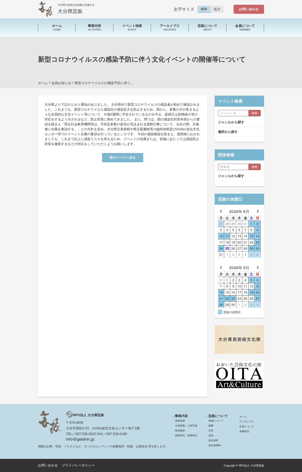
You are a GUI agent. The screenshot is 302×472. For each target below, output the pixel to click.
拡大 (217, 9)
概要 (211, 425)
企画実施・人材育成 (186, 425)
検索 (254, 113)
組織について (216, 420)
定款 (211, 435)
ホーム (243, 416)
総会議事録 (215, 445)
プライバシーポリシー (78, 465)
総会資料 (213, 440)
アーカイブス (246, 421)
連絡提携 (180, 420)
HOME (57, 27)
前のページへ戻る (123, 157)
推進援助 (180, 430)
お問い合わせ (249, 9)
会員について (246, 426)
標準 (204, 9)
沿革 (211, 430)
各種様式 (244, 431)
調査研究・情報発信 (186, 435)
